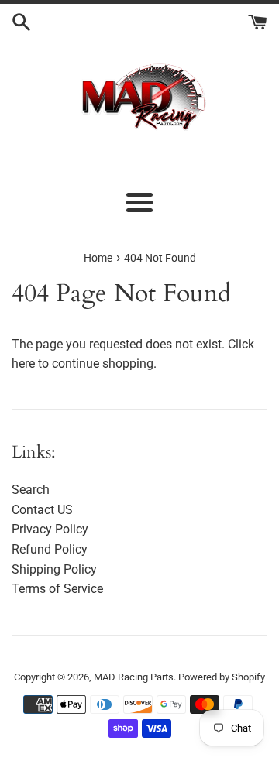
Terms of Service (57, 588)
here (23, 363)
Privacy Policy (50, 529)
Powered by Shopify (221, 677)
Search (31, 489)
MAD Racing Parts (134, 677)
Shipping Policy (54, 569)
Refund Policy (50, 549)
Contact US (42, 509)
